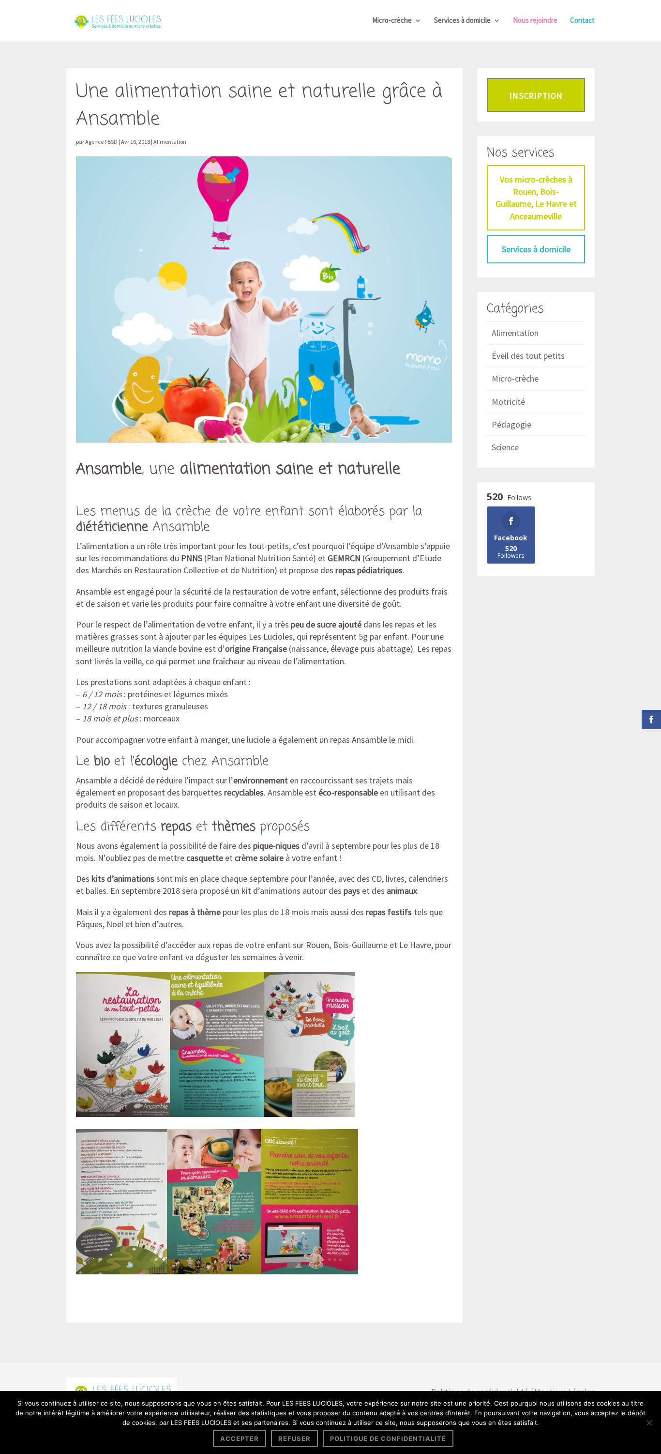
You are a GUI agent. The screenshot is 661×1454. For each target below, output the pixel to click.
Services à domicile (462, 21)
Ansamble (109, 470)
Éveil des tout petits (528, 355)
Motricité (508, 401)
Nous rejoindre (535, 21)
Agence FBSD (101, 141)
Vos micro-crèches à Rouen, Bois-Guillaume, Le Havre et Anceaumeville (536, 198)
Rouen (317, 944)
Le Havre (415, 944)
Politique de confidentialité (388, 1438)
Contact (582, 21)
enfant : (237, 682)
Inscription (536, 96)
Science (505, 447)
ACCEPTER (239, 1438)
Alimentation (169, 141)
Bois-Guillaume (360, 944)
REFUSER (294, 1438)
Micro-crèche (392, 21)
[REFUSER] (649, 1422)
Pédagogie (511, 424)
